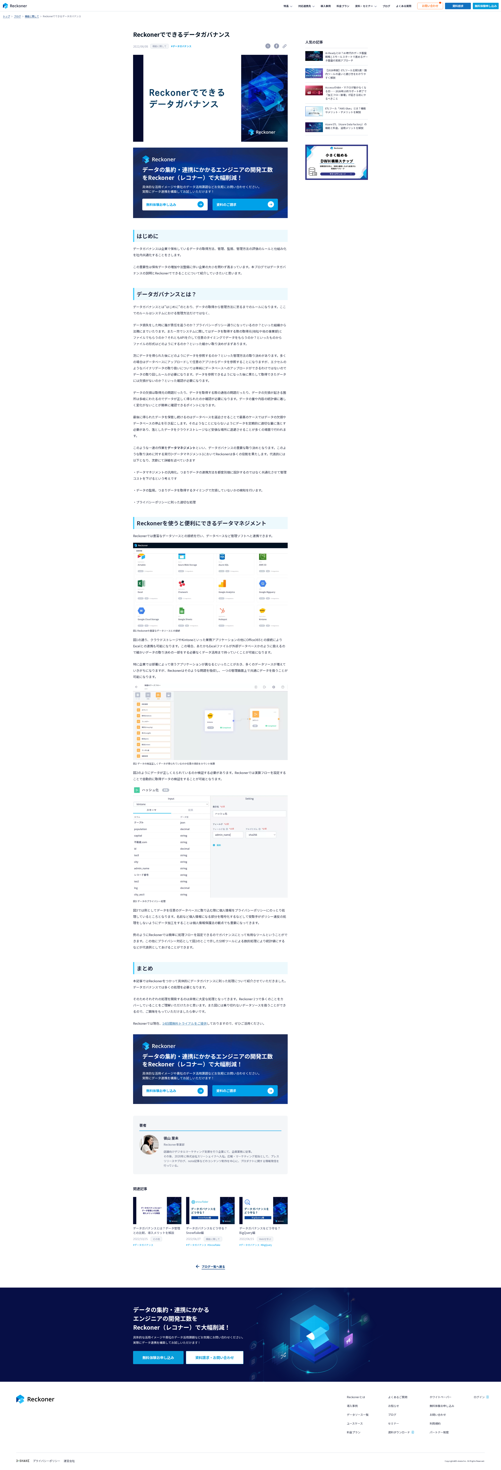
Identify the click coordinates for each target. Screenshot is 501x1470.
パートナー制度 (439, 1432)
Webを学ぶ (265, 1239)
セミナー (393, 1423)
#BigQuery (266, 1244)
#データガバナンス (181, 46)
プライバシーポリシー (46, 1461)
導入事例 (352, 1406)
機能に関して (32, 16)
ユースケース (355, 1423)
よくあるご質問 (397, 1397)
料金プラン (353, 1432)
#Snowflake (213, 1244)
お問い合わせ (438, 1415)
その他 (156, 1239)
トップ (6, 16)
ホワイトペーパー (440, 1397)
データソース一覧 (358, 1415)
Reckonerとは (356, 1397)
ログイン (479, 1397)
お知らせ (393, 1406)
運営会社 (69, 1461)
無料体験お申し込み (442, 1406)
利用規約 (435, 1423)
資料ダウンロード (399, 1432)
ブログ (17, 16)
